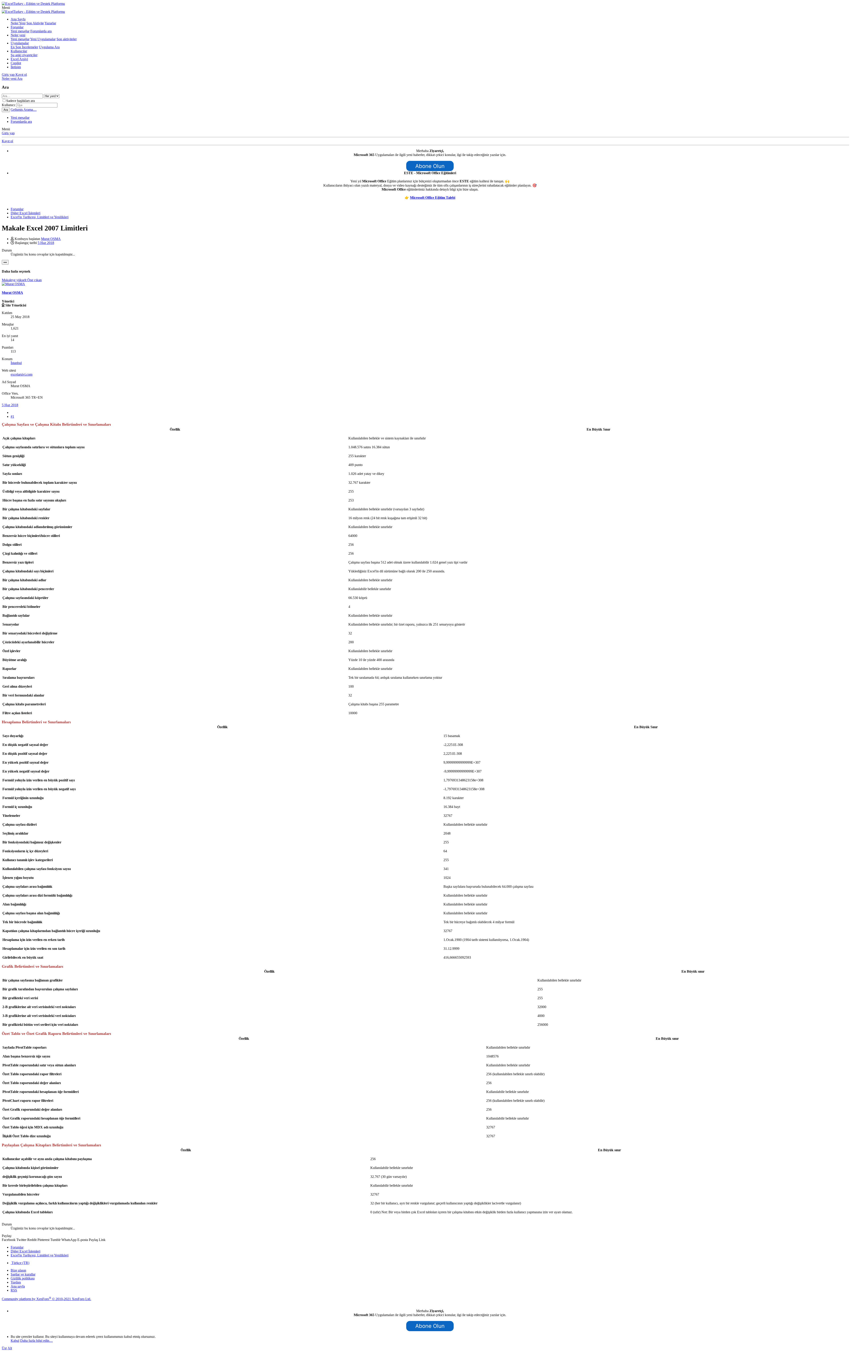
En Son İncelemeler (24, 47)
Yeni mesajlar (20, 31)
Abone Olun (430, 166)
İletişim (16, 67)
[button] (6, 8)
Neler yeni (18, 35)
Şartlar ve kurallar (23, 1274)
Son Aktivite (35, 23)
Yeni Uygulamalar (43, 39)
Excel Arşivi (19, 59)
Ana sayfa (18, 1286)
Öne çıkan (34, 280)
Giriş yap (8, 133)
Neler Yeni (18, 23)
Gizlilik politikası (23, 1278)
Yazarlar (50, 23)
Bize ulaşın (18, 1270)
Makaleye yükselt (14, 280)
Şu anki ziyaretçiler (24, 55)
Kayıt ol (7, 141)
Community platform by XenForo (46, 1299)
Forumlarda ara (41, 31)
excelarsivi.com (21, 374)
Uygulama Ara (49, 47)
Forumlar (17, 27)
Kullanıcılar (19, 51)
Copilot (16, 63)
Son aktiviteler (67, 39)
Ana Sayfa (18, 19)
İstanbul (16, 363)
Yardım (16, 1282)
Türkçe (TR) (20, 1263)
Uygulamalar (20, 43)
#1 (12, 416)
